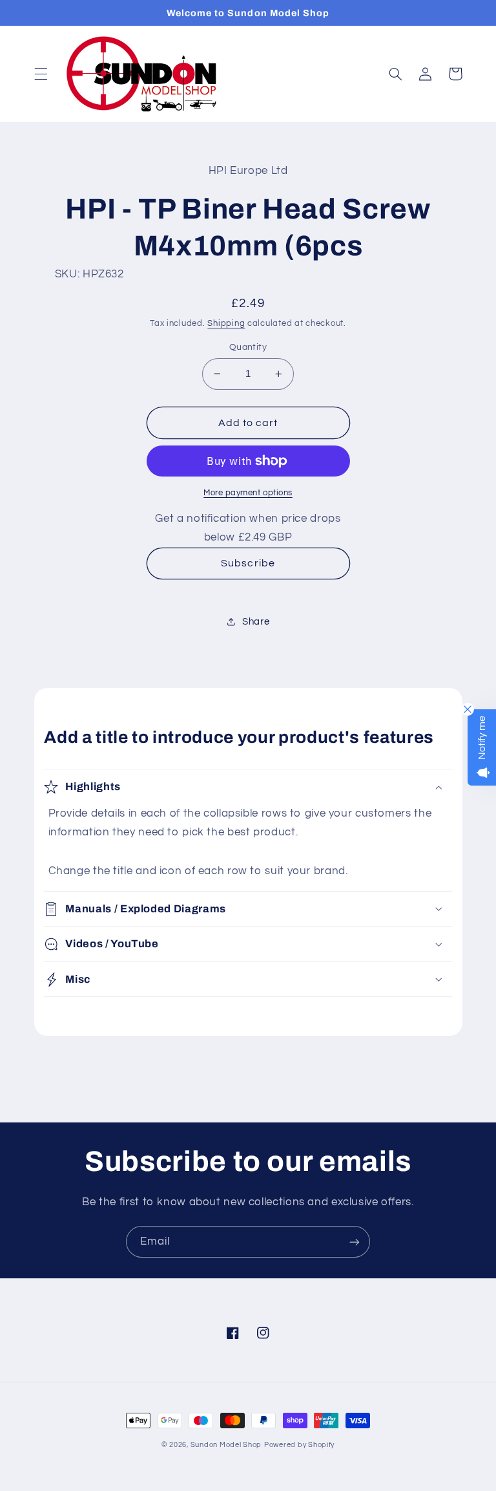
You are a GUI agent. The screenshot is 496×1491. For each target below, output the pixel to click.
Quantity (248, 347)
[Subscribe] (354, 1242)
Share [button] (255, 622)
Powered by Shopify (299, 1444)
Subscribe (247, 563)
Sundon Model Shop (226, 1444)
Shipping (226, 323)
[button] (41, 74)
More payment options (248, 493)
